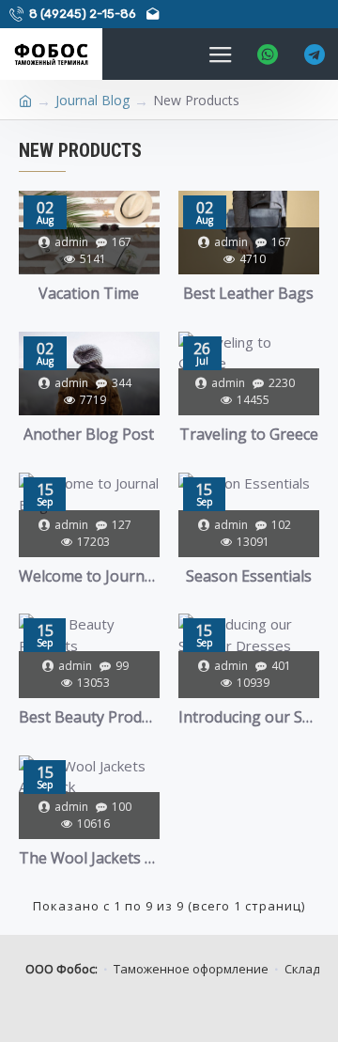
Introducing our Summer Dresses (248, 717)
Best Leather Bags (248, 293)
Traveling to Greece (248, 434)
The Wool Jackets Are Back (89, 858)
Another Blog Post (88, 434)
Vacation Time (88, 293)
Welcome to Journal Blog (89, 576)
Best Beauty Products (89, 717)
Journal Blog (92, 100)
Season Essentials (249, 576)
